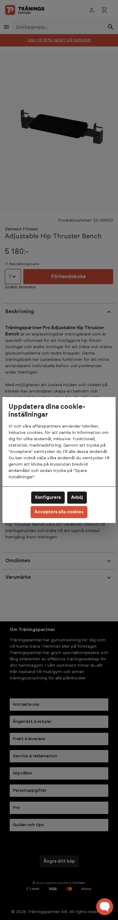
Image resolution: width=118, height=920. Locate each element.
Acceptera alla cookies (59, 512)
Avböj (77, 497)
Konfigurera (48, 497)
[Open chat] (104, 906)
